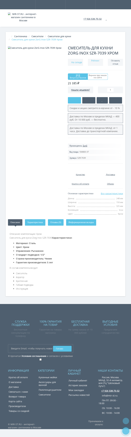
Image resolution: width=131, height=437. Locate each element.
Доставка (14, 386)
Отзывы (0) (55, 222)
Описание (15, 222)
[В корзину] (74, 100)
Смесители (45, 394)
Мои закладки (76, 390)
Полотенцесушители (50, 389)
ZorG (85, 145)
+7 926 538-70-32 (92, 18)
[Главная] (9, 36)
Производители (17, 406)
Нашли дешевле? (80, 89)
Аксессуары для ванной (47, 384)
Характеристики (35, 222)
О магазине (15, 382)
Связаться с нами (18, 391)
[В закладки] (102, 100)
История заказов (78, 385)
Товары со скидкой (19, 410)
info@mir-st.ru (109, 395)
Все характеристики (112, 193)
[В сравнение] (115, 100)
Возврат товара (17, 396)
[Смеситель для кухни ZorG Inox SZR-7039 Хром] (35, 74)
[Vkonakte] (80, 347)
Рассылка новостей (79, 394)
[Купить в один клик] (88, 100)
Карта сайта (15, 401)
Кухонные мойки (48, 377)
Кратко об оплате (18, 377)
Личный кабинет (78, 380)
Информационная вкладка (81, 222)
